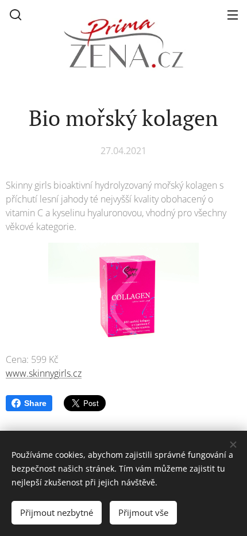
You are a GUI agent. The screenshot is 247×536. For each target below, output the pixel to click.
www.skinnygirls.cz (44, 373)
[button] (15, 14)
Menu (232, 14)
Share (35, 403)
